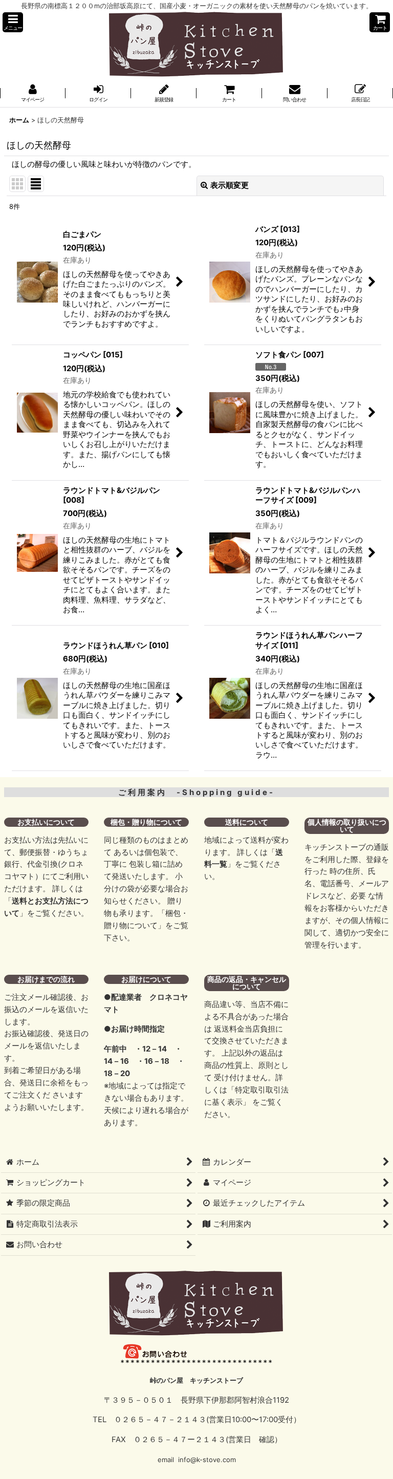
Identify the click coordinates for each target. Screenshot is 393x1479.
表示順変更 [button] (229, 185)
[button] (13, 22)
